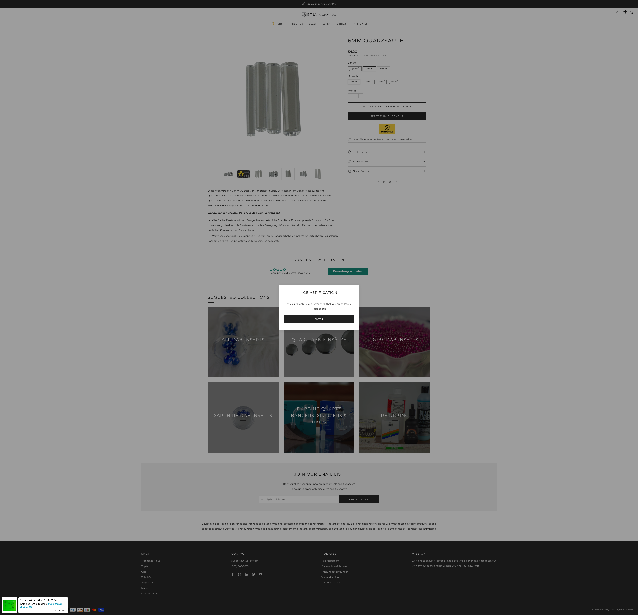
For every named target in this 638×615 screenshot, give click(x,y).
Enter (319, 319)
